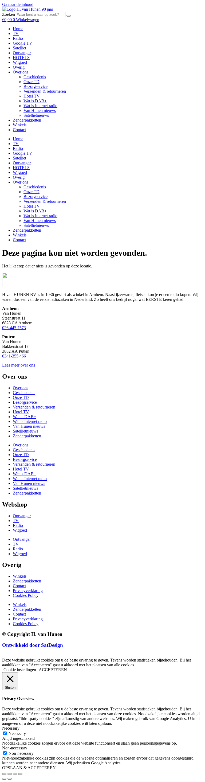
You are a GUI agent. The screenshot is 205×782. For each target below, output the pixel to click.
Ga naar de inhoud (17, 4)
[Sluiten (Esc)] (20, 774)
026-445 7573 (14, 327)
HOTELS (21, 57)
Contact (19, 129)
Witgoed (20, 62)
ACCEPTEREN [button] (53, 669)
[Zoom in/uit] (4, 774)
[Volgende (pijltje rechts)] (9, 779)
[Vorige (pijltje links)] (4, 779)
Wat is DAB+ (35, 101)
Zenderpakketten (27, 120)
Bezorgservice (35, 86)
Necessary (17, 733)
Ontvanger (22, 52)
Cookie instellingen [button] (19, 669)
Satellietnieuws (36, 115)
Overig (19, 67)
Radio (18, 38)
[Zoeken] (68, 16)
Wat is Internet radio (40, 105)
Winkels (19, 125)
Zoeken (8, 14)
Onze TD (31, 81)
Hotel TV (31, 96)
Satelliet (19, 48)
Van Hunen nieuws (39, 110)
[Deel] (15, 774)
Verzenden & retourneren (44, 91)
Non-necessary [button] (14, 748)
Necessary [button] (10, 728)
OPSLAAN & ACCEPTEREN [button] (29, 767)
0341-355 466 (14, 356)
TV (16, 33)
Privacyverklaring (28, 590)
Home (18, 28)
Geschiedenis (34, 77)
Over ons (20, 72)
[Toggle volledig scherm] (9, 774)
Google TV (22, 43)
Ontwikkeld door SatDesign (32, 645)
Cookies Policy (25, 595)
